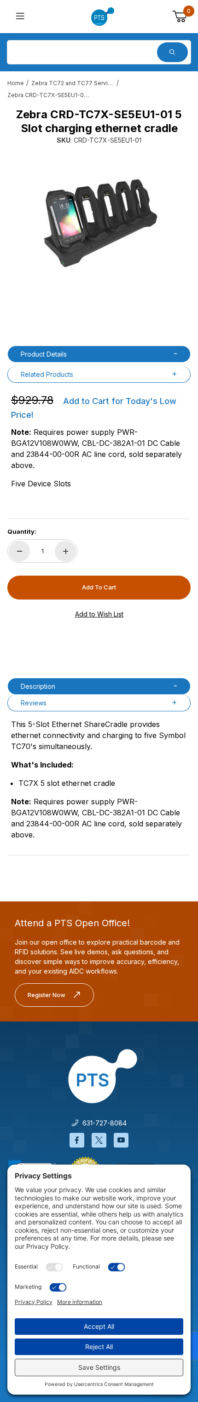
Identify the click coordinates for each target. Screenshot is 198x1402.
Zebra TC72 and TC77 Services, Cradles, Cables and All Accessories (72, 83)
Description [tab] (38, 686)
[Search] (172, 52)
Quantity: (21, 531)
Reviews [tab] (34, 703)
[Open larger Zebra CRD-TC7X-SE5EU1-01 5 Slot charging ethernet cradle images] (99, 221)
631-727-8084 (103, 1123)
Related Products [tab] (47, 374)
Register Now (46, 994)
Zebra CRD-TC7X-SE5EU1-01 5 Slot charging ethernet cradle (48, 95)
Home (15, 83)
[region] (99, 314)
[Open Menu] (20, 16)
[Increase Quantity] (65, 551)
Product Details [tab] (44, 354)
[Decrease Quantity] (19, 551)
